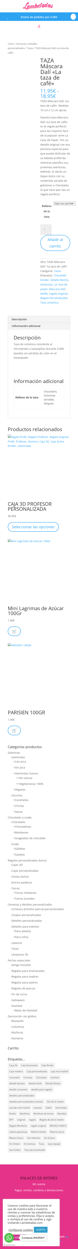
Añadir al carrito (55, 243)
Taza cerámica (49, 302)
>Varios (18, 812)
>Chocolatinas (22, 826)
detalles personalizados (21, 1095)
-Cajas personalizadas (24, 870)
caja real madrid (59, 1071)
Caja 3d (13, 1065)
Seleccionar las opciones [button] (33, 526)
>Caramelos (20, 800)
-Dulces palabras (21, 882)
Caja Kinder (47, 1065)
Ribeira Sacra (57, 1131)
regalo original (58, 293)
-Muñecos (17, 1032)
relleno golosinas (18, 1131)
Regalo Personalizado (53, 298)
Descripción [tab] (19, 319)
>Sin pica (19, 767)
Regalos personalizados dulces (27, 860)
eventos (38, 1107)
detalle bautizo (17, 1083)
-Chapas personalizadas (26, 915)
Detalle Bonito (59, 280)
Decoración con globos (22, 1016)
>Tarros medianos (24, 893)
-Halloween (18, 1000)
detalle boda (35, 1083)
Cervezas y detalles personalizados (30, 904)
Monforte (25, 1113)
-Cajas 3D (17, 865)
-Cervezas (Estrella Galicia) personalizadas (37, 909)
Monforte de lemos (44, 1113)
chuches (54, 1077)
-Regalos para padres (24, 982)
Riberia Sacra (16, 1138)
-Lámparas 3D (19, 954)
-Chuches (17, 795)
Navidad (61, 1113)
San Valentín (33, 1138)
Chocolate (41, 1077)
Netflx (44, 293)
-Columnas (17, 1027)
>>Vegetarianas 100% (29, 784)
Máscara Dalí (57, 289)
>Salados (19, 854)
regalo (32, 1119)
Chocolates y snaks (20, 817)
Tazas (30, 48)
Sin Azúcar (49, 1138)
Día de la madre (55, 1101)
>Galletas (19, 848)
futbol (49, 1107)
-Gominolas (18, 757)
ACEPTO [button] (40, 1229)
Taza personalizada (34, 1149)
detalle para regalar (41, 1089)
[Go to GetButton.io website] (9, 1245)
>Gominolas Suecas (25, 773)
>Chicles (18, 806)
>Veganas (19, 789)
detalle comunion (18, 1089)
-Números (17, 1038)
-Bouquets (17, 1021)
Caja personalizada (37, 1071)
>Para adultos (22, 931)
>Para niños (20, 937)
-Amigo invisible (21, 965)
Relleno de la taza (46, 211)
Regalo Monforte (18, 1125)
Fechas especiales (19, 960)
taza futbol (14, 1149)
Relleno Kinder (38, 1131)
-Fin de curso (19, 994)
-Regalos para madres (24, 976)
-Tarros (15, 888)
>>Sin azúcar (24, 778)
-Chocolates (18, 822)
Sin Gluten (14, 1143)
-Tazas (15, 948)
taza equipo (54, 1143)
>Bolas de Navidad (25, 1010)
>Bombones (20, 832)
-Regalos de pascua (23, 988)
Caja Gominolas (29, 1065)
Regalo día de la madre (52, 1119)
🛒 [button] (14, 631)
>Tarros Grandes (24, 898)
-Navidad (16, 1006)
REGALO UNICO (58, 1125)
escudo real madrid (19, 1107)
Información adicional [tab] (26, 326)
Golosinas (46, 284)
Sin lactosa (29, 1143)
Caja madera (16, 1071)
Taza (41, 1143)
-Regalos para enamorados (28, 971)
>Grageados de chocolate (29, 838)
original (21, 1119)
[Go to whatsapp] (9, 1238)
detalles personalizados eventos (26, 1101)
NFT (11, 1119)
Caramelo (14, 1077)
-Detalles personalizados (26, 920)
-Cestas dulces (20, 876)
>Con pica (19, 761)
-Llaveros (16, 943)
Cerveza (27, 1077)
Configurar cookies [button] (21, 1230)
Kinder (12, 1113)
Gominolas (61, 1107)
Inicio (11, 43)
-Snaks (15, 844)
